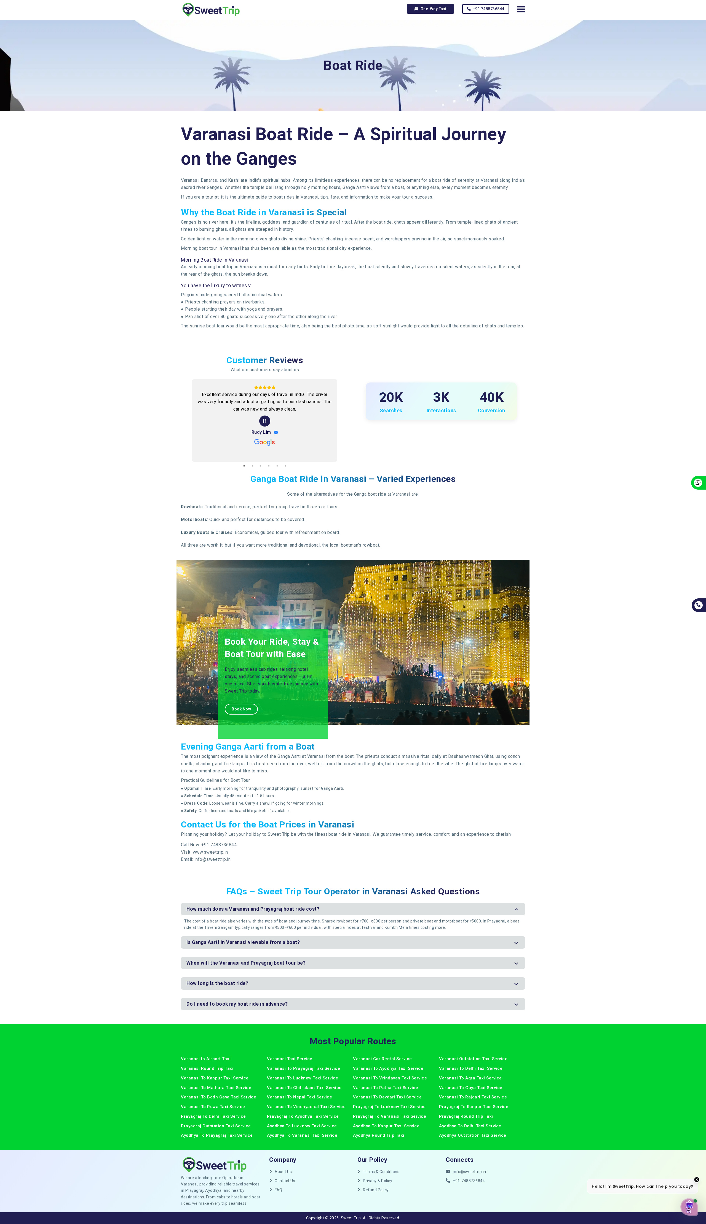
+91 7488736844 (488, 9)
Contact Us (285, 1181)
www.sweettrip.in (210, 852)
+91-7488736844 (469, 1181)
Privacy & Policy (377, 1181)
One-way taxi (432, 9)
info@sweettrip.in (212, 859)
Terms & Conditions (381, 1171)
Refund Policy (376, 1190)
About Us (283, 1171)
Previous (185, 420)
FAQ (278, 1190)
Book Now (241, 709)
